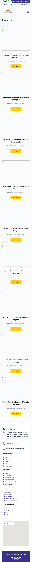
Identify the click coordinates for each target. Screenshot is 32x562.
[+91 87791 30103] (4, 443)
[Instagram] (6, 1)
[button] (27, 11)
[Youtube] (20, 558)
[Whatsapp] (9, 1)
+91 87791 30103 (12, 443)
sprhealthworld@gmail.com (15, 448)
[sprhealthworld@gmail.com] (4, 449)
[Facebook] (4, 1)
